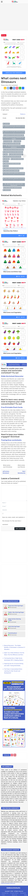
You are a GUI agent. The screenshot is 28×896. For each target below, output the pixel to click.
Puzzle (6, 161)
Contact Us (5, 893)
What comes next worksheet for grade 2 (14, 179)
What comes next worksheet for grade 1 (14, 174)
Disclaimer (23, 893)
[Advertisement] (14, 15)
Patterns (22, 114)
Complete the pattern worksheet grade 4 (14, 127)
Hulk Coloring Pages (14, 626)
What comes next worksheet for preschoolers (14, 185)
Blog (25, 895)
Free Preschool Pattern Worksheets (13, 149)
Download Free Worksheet (14, 72)
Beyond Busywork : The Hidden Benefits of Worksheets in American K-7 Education (14, 647)
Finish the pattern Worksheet (12, 143)
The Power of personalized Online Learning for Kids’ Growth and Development (13, 671)
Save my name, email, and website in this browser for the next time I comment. (13, 521)
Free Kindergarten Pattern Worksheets (14, 147)
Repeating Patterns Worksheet (12, 163)
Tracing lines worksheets (11, 440)
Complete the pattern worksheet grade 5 (14, 132)
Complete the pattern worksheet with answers (14, 138)
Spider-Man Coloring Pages (16, 612)
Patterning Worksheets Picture (12, 156)
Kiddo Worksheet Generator (12, 376)
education (18, 141)
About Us (14, 895)
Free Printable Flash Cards (12, 407)
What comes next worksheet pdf (12, 187)
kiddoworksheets (13, 888)
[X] (11, 88)
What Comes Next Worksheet (11, 170)
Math (5, 154)
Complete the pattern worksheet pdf (13, 135)
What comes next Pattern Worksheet (13, 168)
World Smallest (12, 633)
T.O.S (3, 895)
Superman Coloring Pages (15, 605)
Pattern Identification (16, 154)
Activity (6, 123)
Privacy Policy (14, 893)
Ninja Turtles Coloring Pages (14, 619)
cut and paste (8, 141)
